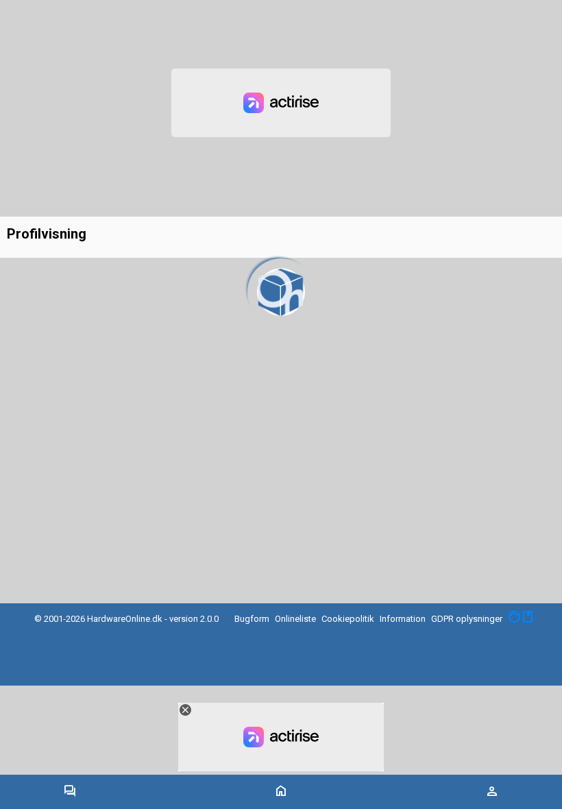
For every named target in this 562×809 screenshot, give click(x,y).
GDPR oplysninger (466, 619)
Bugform (251, 619)
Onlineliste (295, 619)
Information (403, 619)
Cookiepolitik (347, 619)
